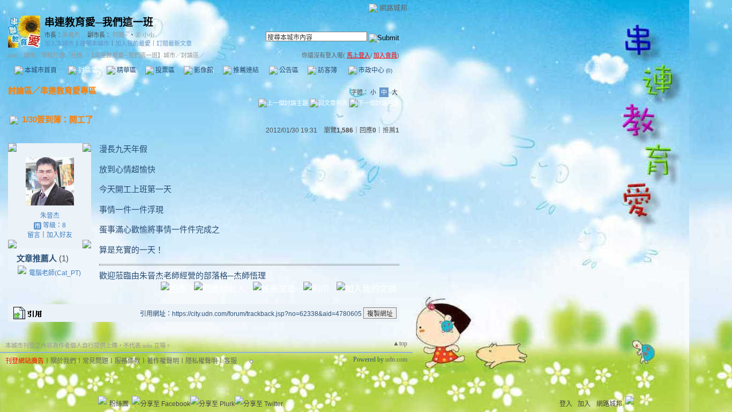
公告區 (288, 70)
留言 (33, 235)
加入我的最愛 (133, 43)
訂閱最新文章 (174, 43)
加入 (584, 404)
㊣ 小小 (144, 35)
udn (13, 55)
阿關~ (120, 35)
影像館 (202, 70)
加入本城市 (59, 43)
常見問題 (95, 361)
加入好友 (59, 235)
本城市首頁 (40, 70)
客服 (230, 361)
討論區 (87, 70)
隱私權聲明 (201, 361)
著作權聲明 (163, 361)
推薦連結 (245, 70)
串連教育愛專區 (68, 90)
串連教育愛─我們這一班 (98, 22)
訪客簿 (326, 70)
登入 (565, 404)
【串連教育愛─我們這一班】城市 (131, 55)
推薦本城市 (94, 43)
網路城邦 (393, 8)
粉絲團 (119, 404)
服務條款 (127, 361)
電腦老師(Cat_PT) (55, 273)
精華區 (125, 70)
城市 (29, 55)
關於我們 (63, 361)
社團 (77, 55)
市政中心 (374, 70)
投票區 (164, 70)
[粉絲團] (102, 400)
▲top (400, 343)
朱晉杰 (71, 35)
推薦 (391, 130)
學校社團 (53, 55)
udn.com (396, 359)
